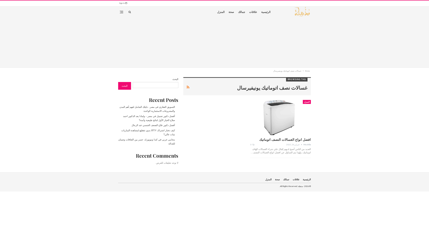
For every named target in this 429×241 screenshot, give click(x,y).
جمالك (241, 12)
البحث (175, 79)
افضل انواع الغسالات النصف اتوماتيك (285, 139)
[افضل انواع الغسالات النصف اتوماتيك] (280, 117)
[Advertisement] (214, 42)
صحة (231, 12)
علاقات (253, 12)
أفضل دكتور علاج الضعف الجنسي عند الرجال (153, 125)
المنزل (221, 12)
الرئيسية (265, 12)
